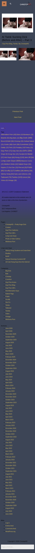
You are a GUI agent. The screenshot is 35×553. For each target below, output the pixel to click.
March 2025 (9, 354)
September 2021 (11, 471)
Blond (4, 141)
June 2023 (9, 411)
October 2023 (10, 400)
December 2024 (11, 359)
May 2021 (9, 482)
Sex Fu (8, 302)
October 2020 (10, 502)
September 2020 (11, 505)
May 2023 (9, 414)
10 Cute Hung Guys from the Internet (18, 262)
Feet (12, 147)
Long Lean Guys (11, 161)
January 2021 (10, 494)
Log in (8, 523)
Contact (8, 227)
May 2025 (9, 351)
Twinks (15, 44)
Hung (19, 157)
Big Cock (26, 138)
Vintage (12, 180)
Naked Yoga (10, 293)
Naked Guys (24, 164)
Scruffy (9, 171)
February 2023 (10, 422)
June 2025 (9, 348)
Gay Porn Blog (7, 44)
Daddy (5, 147)
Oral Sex (13, 167)
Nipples (4, 167)
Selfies (19, 171)
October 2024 (10, 365)
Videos (4, 180)
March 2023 (9, 419)
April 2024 (9, 382)
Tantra (8, 305)
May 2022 (9, 448)
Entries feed (9, 526)
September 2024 (11, 368)
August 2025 (10, 342)
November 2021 (11, 465)
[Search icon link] (10, 4)
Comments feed (11, 528)
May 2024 (9, 380)
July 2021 (9, 477)
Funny (29, 147)
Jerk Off (29, 157)
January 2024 (10, 391)
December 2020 (11, 497)
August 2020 (10, 508)
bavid (7, 256)
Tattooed (6, 177)
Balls (20, 134)
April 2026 (9, 331)
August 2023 (10, 405)
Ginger (4, 154)
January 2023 (10, 425)
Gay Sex (17, 151)
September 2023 (11, 402)
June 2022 (9, 445)
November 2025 (11, 334)
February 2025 (10, 357)
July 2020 (9, 511)
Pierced (22, 167)
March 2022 (9, 454)
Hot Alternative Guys (12, 291)
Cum (16, 144)
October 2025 (10, 337)
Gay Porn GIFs (10, 233)
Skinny (28, 171)
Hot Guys (9, 157)
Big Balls (15, 138)
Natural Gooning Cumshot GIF (16, 259)
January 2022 (10, 459)
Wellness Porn (10, 241)
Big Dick (8, 271)
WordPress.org (10, 531)
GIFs (27, 151)
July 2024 (9, 374)
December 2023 (11, 394)
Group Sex (13, 154)
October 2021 (10, 468)
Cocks (8, 144)
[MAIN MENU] (4, 3)
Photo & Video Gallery (13, 239)
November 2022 (11, 431)
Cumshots (26, 144)
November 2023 (11, 397)
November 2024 (11, 362)
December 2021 (11, 462)
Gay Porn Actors (11, 282)
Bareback (28, 134)
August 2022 (10, 440)
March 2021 (9, 488)
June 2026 (9, 328)
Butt (10, 141)
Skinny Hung (7, 174)
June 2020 (9, 514)
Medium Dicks (11, 164)
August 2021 (10, 474)
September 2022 (11, 437)
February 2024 (10, 388)
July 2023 (9, 408)
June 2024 (9, 377)
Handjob (23, 154)
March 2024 (9, 385)
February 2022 (10, 457)
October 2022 (10, 434)
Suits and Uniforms (22, 174)
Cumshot (8, 279)
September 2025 (11, 340)
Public (8, 296)
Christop (18, 141)
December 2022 (11, 428)
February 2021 (10, 491)
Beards (5, 138)
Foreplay (20, 147)
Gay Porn (6, 151)
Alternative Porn (8, 134)
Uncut (26, 177)
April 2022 (9, 451)
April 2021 (9, 485)
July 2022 (9, 442)
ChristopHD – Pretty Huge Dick (16, 224)
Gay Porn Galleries (12, 230)
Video (7, 313)
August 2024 (10, 371)
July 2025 (9, 345)
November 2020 (11, 500)
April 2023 (9, 417)
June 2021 (9, 479)
